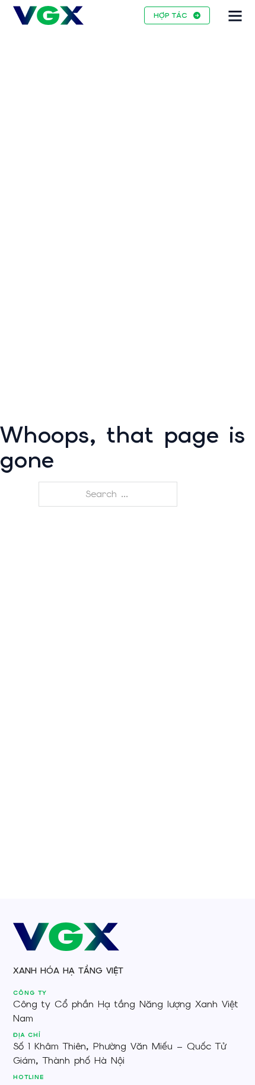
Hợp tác (170, 15)
